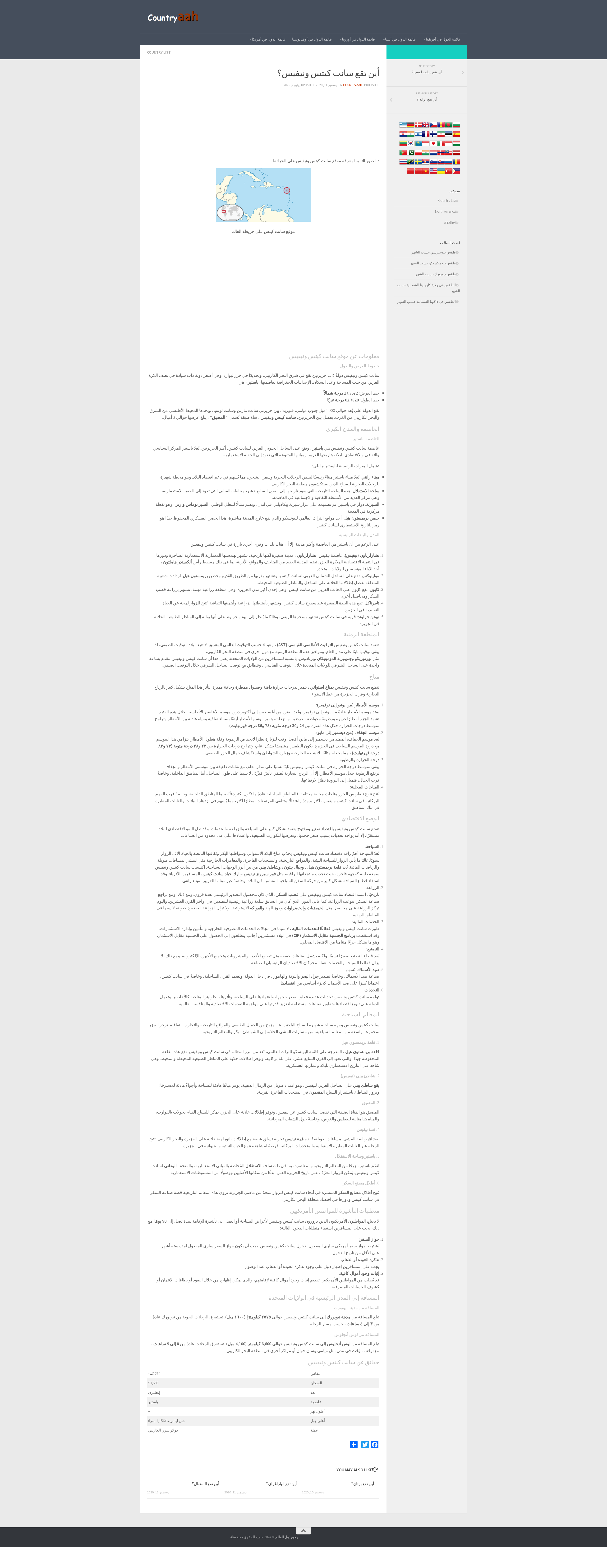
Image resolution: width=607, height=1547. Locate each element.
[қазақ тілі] (418, 145)
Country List (159, 52)
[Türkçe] (448, 173)
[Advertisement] (263, 124)
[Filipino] (456, 173)
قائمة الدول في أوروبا (358, 39)
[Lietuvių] (403, 145)
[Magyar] (456, 145)
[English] (433, 173)
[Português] (403, 155)
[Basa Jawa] (426, 145)
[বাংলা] (448, 127)
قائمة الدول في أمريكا (268, 39)
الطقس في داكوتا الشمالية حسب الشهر (426, 301)
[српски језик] (426, 164)
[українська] (441, 173)
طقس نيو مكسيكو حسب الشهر (433, 263)
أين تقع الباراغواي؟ (281, 1483)
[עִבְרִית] (418, 136)
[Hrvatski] (403, 136)
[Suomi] (433, 136)
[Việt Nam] (426, 173)
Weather (450, 222)
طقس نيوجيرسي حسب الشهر (433, 252)
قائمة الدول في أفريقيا (443, 39)
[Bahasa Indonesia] (448, 145)
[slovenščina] (433, 164)
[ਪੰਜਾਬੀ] (426, 155)
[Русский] (448, 164)
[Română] (456, 164)
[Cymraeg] (426, 127)
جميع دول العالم (287, 1537)
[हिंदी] (410, 136)
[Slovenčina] (441, 164)
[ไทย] (403, 164)
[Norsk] (441, 155)
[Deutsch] (410, 127)
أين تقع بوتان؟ (362, 1483)
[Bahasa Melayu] (448, 155)
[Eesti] (448, 136)
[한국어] (410, 145)
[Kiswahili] (410, 164)
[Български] (456, 127)
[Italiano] (441, 145)
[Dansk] (418, 127)
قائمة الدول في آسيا (400, 39)
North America (445, 211)
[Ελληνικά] (403, 127)
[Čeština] (433, 127)
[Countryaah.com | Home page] (173, 16)
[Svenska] (418, 164)
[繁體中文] (410, 173)
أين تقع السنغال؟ (205, 1483)
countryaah (352, 85)
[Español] (456, 136)
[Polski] (418, 155)
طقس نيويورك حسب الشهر (435, 274)
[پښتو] (410, 155)
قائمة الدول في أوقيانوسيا (312, 39)
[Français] (426, 136)
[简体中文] (418, 173)
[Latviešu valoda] (456, 155)
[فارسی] (441, 136)
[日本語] (433, 145)
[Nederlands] (433, 155)
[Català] (441, 127)
